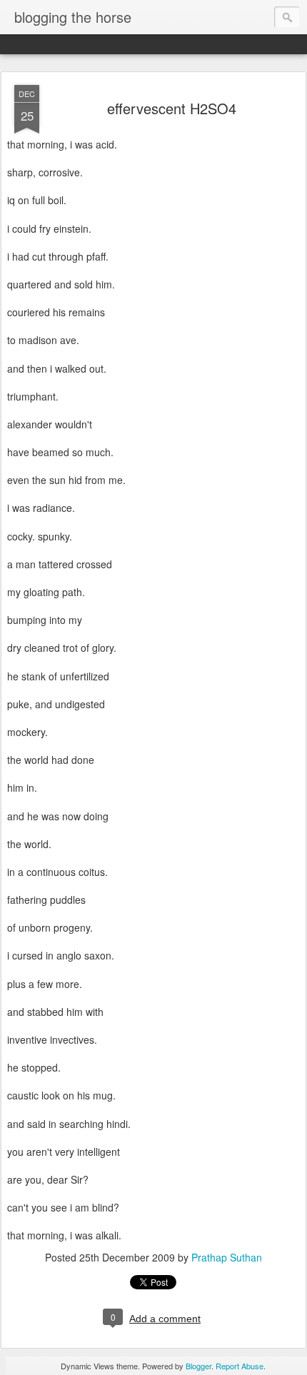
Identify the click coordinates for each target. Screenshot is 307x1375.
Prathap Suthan (226, 1257)
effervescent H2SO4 (171, 108)
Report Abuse (239, 1365)
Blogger (198, 1365)
